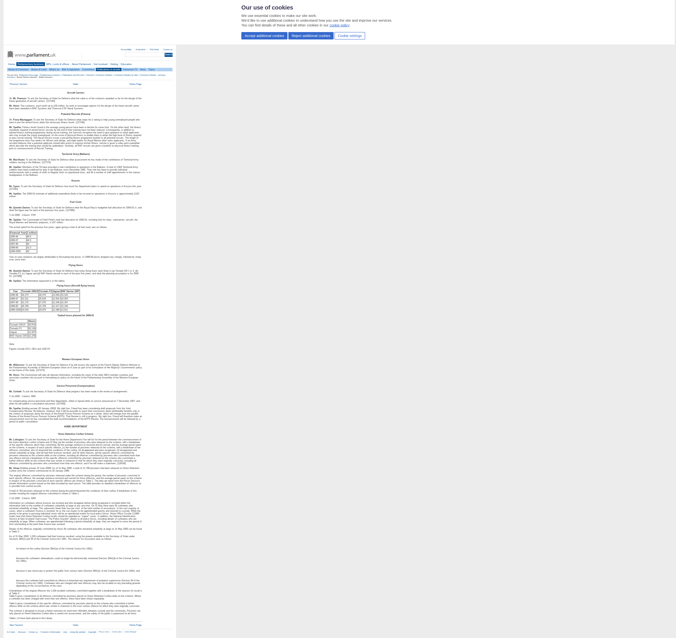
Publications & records (108, 69)
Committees (88, 69)
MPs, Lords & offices (57, 64)
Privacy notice (104, 632)
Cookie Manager (130, 632)
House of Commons (18, 69)
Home (11, 64)
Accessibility (126, 49)
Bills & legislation (71, 69)
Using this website (77, 632)
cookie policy (339, 25)
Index (76, 84)
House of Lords (39, 69)
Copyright (92, 632)
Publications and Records (73, 75)
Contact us (168, 49)
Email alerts (141, 49)
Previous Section (18, 84)
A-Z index (11, 632)
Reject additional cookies (311, 36)
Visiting (114, 64)
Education (126, 64)
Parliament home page (28, 75)
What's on (54, 69)
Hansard (90, 75)
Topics (151, 69)
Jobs (65, 632)
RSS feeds (154, 49)
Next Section (16, 625)
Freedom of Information (50, 632)
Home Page (136, 84)
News (143, 69)
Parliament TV (130, 69)
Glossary (22, 632)
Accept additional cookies (264, 36)
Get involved (101, 64)
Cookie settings (350, 36)
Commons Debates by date (126, 75)
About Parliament (81, 64)
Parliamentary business (31, 64)
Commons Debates (104, 75)
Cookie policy (117, 632)
